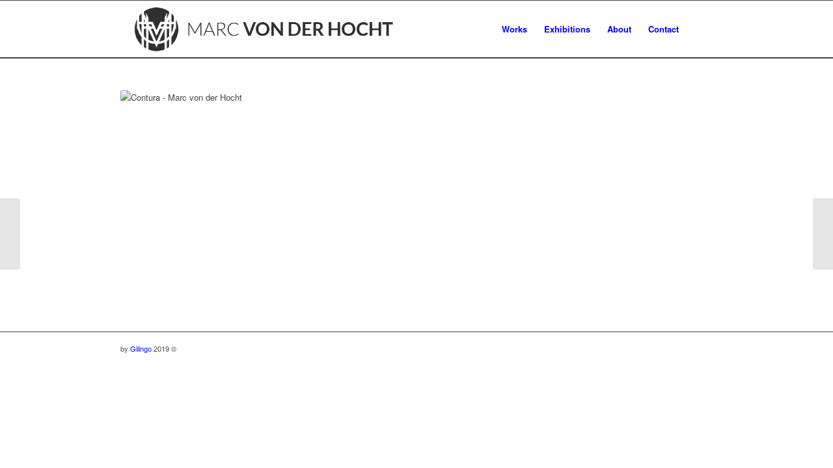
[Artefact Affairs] (10, 234)
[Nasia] (823, 234)
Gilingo (141, 348)
